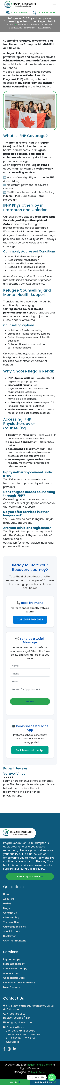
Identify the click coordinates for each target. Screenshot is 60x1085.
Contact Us (10, 912)
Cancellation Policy (14, 926)
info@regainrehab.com (20, 1022)
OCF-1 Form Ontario (14, 940)
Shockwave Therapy (15, 968)
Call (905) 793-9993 (30, 619)
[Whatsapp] (52, 1077)
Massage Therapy (13, 964)
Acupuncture (10, 973)
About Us (8, 899)
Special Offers (11, 931)
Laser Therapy (11, 987)
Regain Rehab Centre (39, 1064)
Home (10, 24)
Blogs (6, 908)
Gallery (7, 903)
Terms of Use (11, 922)
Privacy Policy (11, 917)
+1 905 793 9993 (16, 1014)
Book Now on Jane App (29, 750)
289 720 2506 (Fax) (18, 1017)
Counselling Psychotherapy (19, 982)
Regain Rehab (38, 1072)
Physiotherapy (11, 959)
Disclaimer (9, 936)
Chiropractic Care (14, 978)
